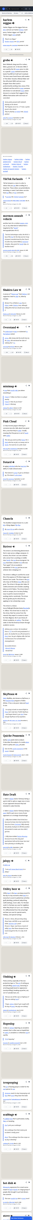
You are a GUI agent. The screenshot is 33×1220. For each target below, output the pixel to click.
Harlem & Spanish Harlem (11, 169)
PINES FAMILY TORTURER (19, 201)
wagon (22, 223)
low (7, 193)
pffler (11, 847)
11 (14, 343)
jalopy (4, 875)
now (20, 303)
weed (13, 1006)
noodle (13, 1198)
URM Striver (11, 654)
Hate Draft (5, 847)
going (15, 473)
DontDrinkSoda (12, 1010)
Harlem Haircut (16, 164)
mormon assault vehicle (9, 250)
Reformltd (13, 314)
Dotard (5, 479)
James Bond (15, 869)
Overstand (5, 347)
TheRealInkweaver (16, 1099)
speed (14, 986)
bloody (26, 112)
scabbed (6, 1119)
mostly (12, 390)
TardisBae (11, 533)
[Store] (26, 9)
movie (6, 751)
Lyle (15, 924)
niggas (12, 41)
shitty (6, 865)
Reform (24, 294)
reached (8, 197)
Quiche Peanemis (7, 755)
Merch (26, 123)
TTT (10, 631)
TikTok (16, 197)
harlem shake (19, 159)
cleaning (11, 924)
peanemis (20, 749)
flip (16, 525)
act (19, 983)
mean (22, 88)
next (4, 1089)
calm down (18, 475)
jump (14, 35)
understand (8, 332)
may (14, 560)
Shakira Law (6, 314)
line (12, 237)
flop (19, 525)
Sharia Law (14, 294)
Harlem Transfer (18, 167)
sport (4, 813)
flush (6, 1096)
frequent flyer (10, 701)
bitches (21, 30)
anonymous (11, 479)
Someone (7, 1093)
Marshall (26, 608)
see (14, 186)
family (16, 228)
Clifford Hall (12, 1202)
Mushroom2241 (17, 755)
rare (27, 1033)
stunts (21, 869)
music (18, 69)
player (12, 799)
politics (18, 620)
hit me (12, 529)
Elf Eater (12, 347)
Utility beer (6, 937)
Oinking (5, 1010)
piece (27, 742)
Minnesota (6, 1187)
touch (26, 433)
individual (12, 466)
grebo (4, 118)
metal (18, 112)
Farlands (21, 197)
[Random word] (22, 9)
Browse (16, 13)
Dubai (6, 305)
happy (23, 440)
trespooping (6, 1099)
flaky (4, 1121)
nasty (12, 1096)
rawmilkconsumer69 (15, 1043)
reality (8, 436)
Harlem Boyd (18, 162)
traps (18, 986)
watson (10, 875)
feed (10, 1190)
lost (25, 466)
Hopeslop (5, 1043)
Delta (4, 698)
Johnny (11, 1004)
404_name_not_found (15, 720)
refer (16, 296)
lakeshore (13, 937)
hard (27, 703)
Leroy (6, 338)
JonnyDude (15, 45)
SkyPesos (5, 720)
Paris (6, 712)
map (5, 390)
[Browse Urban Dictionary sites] (4, 9)
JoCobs (12, 1143)
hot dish (5, 1202)
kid (4, 525)
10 (7, 1039)
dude (6, 442)
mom (8, 529)
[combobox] (16, 9)
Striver (5, 654)
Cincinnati (18, 824)
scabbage (5, 1143)
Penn (6, 636)
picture (12, 1028)
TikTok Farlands (7, 201)
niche (9, 740)
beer (8, 893)
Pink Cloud (5, 449)
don (22, 714)
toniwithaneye (13, 449)
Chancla (5, 533)
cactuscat (10, 118)
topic (15, 332)
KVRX (18, 250)
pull (10, 869)
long (22, 466)
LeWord (11, 408)
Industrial (25, 242)
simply (24, 1198)
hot (16, 1198)
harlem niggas (6, 45)
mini (26, 223)
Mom (6, 1137)
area (11, 1119)
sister (8, 340)
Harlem (7, 41)
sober (19, 431)
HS (21, 563)
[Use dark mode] (29, 9)
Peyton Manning (22, 836)
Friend (7, 397)
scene (13, 72)
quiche (14, 749)
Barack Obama (10, 648)
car (9, 865)
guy (28, 579)
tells (16, 390)
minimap (5, 408)
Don (6, 1125)
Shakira (15, 305)
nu (15, 112)
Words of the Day (7, 13)
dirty (4, 30)
